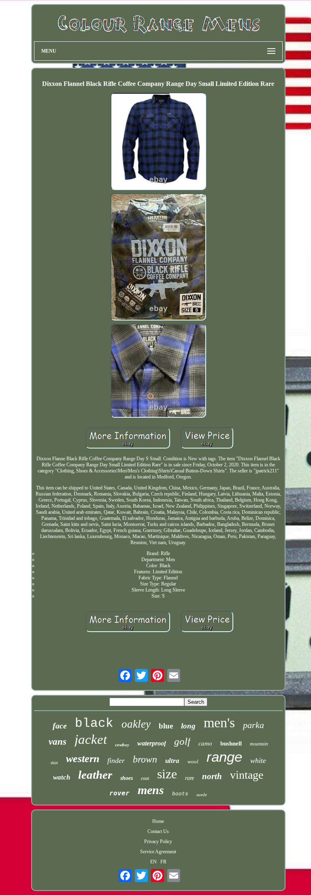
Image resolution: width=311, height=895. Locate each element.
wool (192, 761)
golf (182, 741)
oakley (136, 724)
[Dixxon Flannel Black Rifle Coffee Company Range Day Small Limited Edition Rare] (158, 142)
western (82, 759)
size (167, 774)
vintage (246, 775)
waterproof (151, 743)
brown (145, 759)
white (258, 760)
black (94, 723)
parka (253, 725)
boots (180, 794)
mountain (259, 744)
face (60, 725)
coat (145, 778)
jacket (91, 739)
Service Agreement (158, 851)
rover (119, 793)
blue (166, 726)
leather (95, 774)
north (212, 776)
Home (158, 821)
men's (219, 722)
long (188, 726)
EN (153, 862)
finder (116, 760)
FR (163, 862)
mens (151, 790)
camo (205, 743)
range (224, 757)
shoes (126, 778)
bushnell (231, 743)
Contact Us (158, 831)
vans (57, 742)
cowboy (122, 744)
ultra (172, 761)
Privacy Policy (158, 841)
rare (189, 778)
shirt (54, 762)
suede (201, 794)
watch (61, 777)
